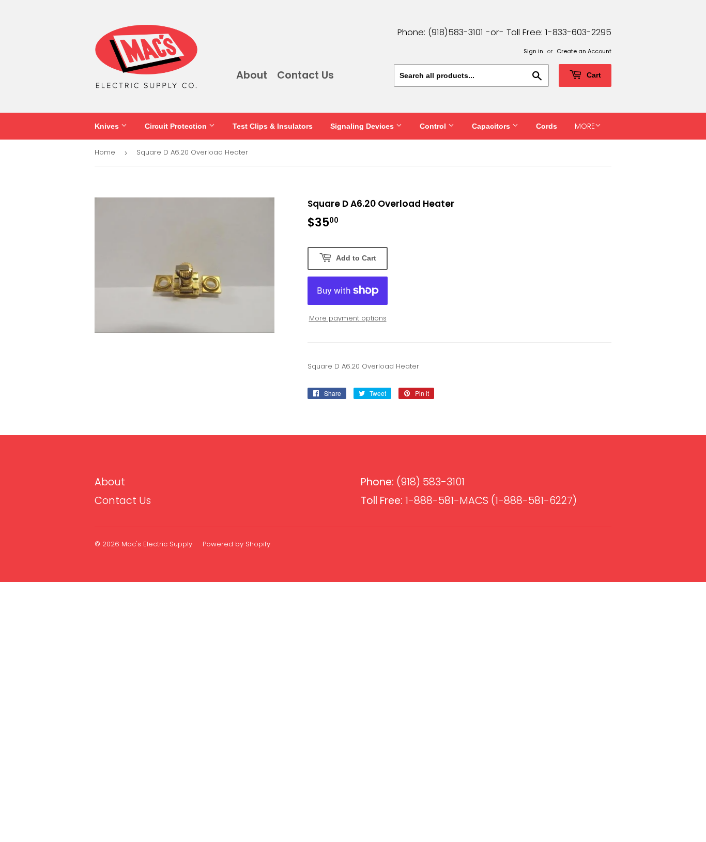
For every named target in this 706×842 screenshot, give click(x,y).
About (251, 75)
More (585, 126)
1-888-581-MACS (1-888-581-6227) (469, 501)
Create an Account (584, 51)
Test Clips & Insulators (273, 126)
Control (434, 126)
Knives (108, 126)
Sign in (533, 51)
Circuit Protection (177, 126)
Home (105, 152)
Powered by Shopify (236, 544)
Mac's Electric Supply (156, 544)
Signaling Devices (363, 126)
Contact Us (305, 75)
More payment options (348, 318)
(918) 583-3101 (413, 482)
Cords (546, 126)
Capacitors (492, 126)
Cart (593, 75)
